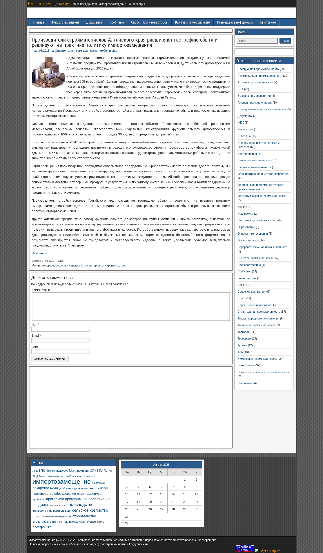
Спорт (241, 298)
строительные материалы (86, 265)
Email (36, 335)
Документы (94, 22)
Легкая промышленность (254, 160)
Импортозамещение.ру (48, 3)
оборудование (65, 493)
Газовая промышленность (255, 102)
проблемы (39, 499)
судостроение (42, 521)
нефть (94, 488)
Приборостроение (249, 264)
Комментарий (42, 290)
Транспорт (244, 338)
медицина (57, 488)
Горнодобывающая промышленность (262, 109)
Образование (246, 227)
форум (100, 521)
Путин (107, 470)
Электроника (246, 365)
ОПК (93, 470)
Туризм (242, 345)
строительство (115, 265)
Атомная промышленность (255, 82)
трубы (82, 521)
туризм (91, 521)
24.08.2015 (42, 50)
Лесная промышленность (254, 167)
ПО (100, 470)
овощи (80, 494)
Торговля (244, 332)
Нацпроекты (245, 213)
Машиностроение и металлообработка (263, 173)
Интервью (244, 136)
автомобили (68, 476)
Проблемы (117, 22)
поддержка (93, 493)
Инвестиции (245, 129)
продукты (40, 505)
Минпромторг (79, 470)
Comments (110, 50)
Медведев (62, 470)
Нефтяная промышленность (256, 220)
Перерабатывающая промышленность (263, 247)
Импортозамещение (65, 22)
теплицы (73, 521)
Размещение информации (235, 22)
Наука (241, 206)
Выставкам (268, 22)
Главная (38, 22)
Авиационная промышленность (258, 69)
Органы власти (248, 240)
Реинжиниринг (247, 278)
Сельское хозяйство (251, 291)
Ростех (43, 476)
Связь (241, 285)
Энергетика (245, 383)
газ (93, 476)
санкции (66, 510)
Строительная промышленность (76, 50)
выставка (83, 476)
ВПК (240, 89)
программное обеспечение (88, 499)
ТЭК (240, 352)
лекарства (41, 488)
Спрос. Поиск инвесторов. (149, 22)
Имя (35, 324)
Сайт (35, 347)
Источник (39, 253)
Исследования (247, 153)
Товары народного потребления (258, 318)
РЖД (35, 476)
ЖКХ (241, 122)
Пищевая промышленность (256, 258)
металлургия (73, 488)
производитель (57, 505)
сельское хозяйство (90, 510)
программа (55, 499)
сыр (54, 521)
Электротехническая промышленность (263, 372)
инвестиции (98, 483)
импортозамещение (54, 265)
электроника (42, 527)
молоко (85, 488)
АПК (35, 470)
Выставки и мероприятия (192, 22)
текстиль (62, 521)
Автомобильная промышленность (260, 75)
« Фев (124, 522)
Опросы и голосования (253, 233)
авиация (53, 476)
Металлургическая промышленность (262, 195)
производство (80, 504)
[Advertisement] (130, 408)
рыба (56, 510)
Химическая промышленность (258, 358)
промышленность (42, 510)
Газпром (50, 470)
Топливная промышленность (257, 325)
